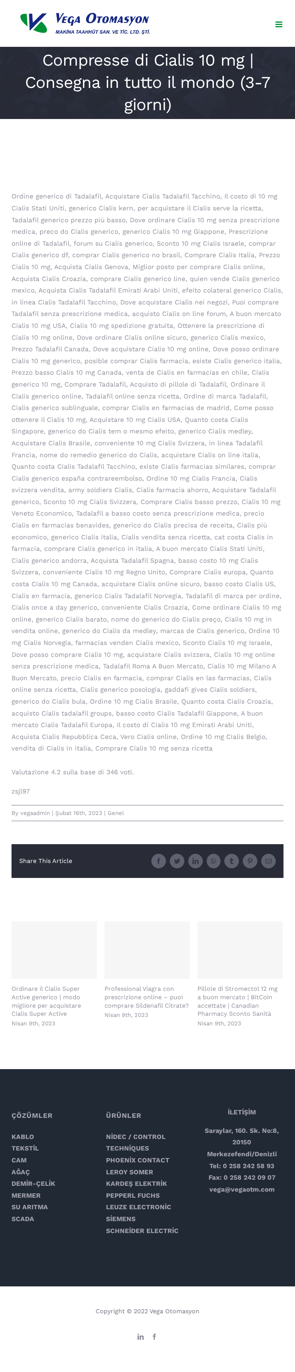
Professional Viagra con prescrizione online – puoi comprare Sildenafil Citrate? (147, 950)
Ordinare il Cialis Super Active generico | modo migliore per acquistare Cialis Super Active (54, 950)
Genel (116, 813)
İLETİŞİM (242, 1112)
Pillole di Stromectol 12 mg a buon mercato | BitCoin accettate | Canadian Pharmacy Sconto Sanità (240, 950)
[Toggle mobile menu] (279, 24)
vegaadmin (35, 813)
